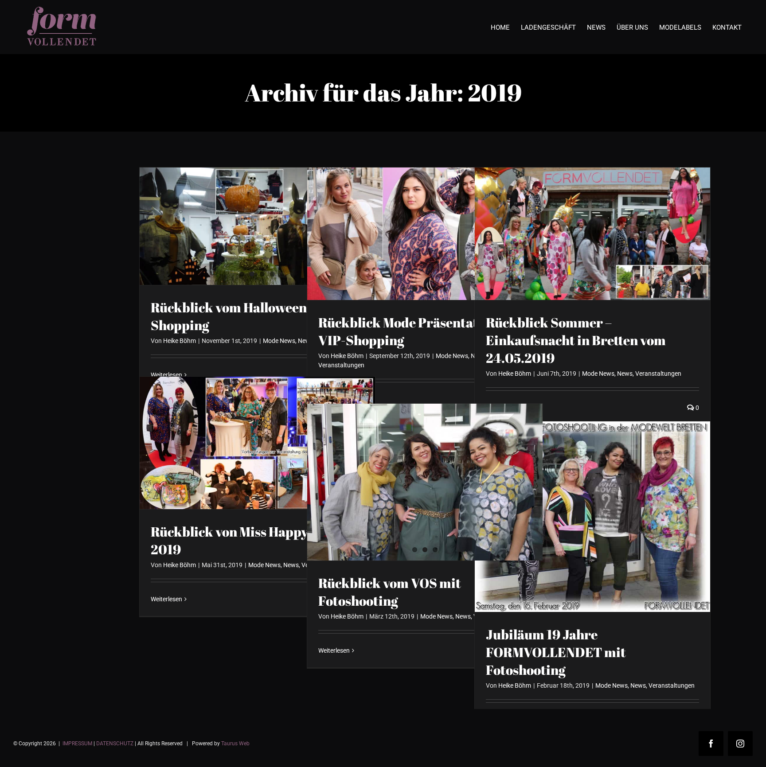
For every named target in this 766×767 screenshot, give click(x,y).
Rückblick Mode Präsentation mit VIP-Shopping (420, 331)
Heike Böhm (179, 340)
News (625, 373)
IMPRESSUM (77, 743)
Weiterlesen (166, 599)
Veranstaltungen (341, 365)
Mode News (279, 340)
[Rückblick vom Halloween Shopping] (257, 226)
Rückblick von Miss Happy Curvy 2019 (249, 540)
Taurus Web (235, 743)
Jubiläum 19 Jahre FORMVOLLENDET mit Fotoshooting (556, 652)
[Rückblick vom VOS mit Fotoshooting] (425, 482)
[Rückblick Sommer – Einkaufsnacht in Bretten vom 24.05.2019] (592, 233)
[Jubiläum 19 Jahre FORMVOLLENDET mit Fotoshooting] (592, 516)
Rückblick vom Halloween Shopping (229, 316)
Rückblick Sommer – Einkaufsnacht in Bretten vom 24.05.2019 (576, 340)
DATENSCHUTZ (114, 743)
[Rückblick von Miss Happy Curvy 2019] (257, 443)
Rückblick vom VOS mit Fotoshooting (389, 592)
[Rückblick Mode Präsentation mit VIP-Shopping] (425, 233)
